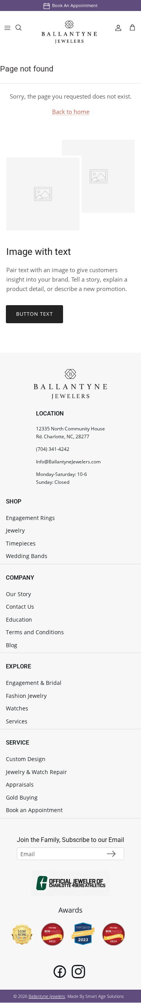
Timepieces (21, 543)
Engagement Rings (30, 518)
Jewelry (15, 530)
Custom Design (25, 759)
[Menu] (7, 27)
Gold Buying (22, 797)
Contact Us (20, 606)
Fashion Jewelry (26, 695)
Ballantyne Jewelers (47, 996)
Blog (11, 645)
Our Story (18, 594)
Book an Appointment (75, 5)
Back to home (70, 111)
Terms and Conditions (35, 632)
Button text (34, 313)
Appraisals (20, 784)
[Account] (115, 27)
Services (16, 721)
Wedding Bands (26, 556)
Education (19, 619)
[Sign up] (111, 853)
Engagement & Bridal (33, 682)
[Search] (23, 29)
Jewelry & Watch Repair (36, 772)
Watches (17, 708)
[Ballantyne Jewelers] (69, 27)
